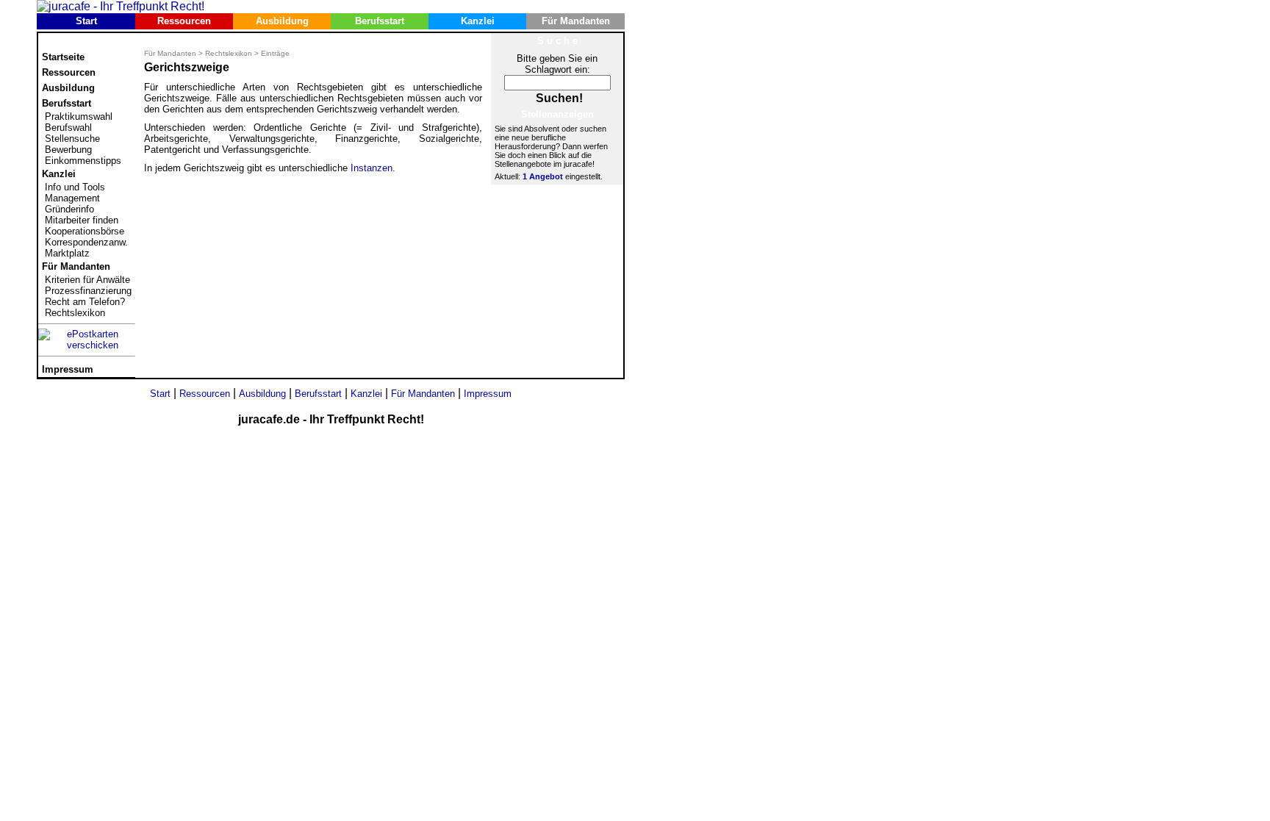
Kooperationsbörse (84, 231)
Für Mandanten (576, 20)
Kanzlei (478, 20)
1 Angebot (543, 176)
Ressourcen (184, 20)
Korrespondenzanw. (86, 242)
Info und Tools (75, 187)
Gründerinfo (69, 209)
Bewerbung (68, 149)
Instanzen (371, 167)
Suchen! (559, 98)
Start (86, 20)
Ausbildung (282, 20)
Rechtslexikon (75, 312)
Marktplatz (67, 253)
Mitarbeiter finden (81, 220)
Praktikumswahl (78, 116)
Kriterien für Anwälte (87, 279)
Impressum (67, 369)
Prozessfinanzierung (88, 290)
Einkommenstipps (83, 160)
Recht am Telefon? (85, 301)
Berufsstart (379, 20)
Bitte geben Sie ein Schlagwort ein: (557, 64)
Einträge (275, 53)
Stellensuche (72, 138)
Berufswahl (68, 127)
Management (72, 198)
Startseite (63, 56)
